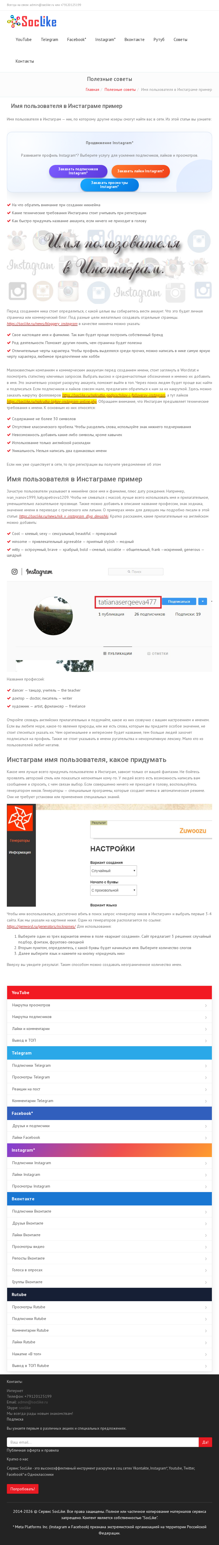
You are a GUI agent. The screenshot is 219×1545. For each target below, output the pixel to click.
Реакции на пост (26, 1089)
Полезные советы (120, 89)
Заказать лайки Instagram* (140, 171)
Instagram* (105, 39)
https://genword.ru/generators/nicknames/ (41, 926)
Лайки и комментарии (31, 1028)
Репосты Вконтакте (28, 1258)
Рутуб (159, 39)
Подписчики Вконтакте (31, 1211)
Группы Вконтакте (27, 1281)
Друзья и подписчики (31, 1125)
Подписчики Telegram (31, 1065)
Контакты (25, 61)
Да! (205, 1442)
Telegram (49, 39)
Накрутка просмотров (31, 1004)
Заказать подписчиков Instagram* (78, 171)
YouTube (24, 39)
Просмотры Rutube (28, 1306)
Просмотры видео (28, 1246)
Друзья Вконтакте (27, 1223)
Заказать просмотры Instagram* (109, 184)
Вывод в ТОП (24, 1040)
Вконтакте (135, 39)
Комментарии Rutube (30, 1330)
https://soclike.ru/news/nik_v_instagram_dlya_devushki (63, 516)
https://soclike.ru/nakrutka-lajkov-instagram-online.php (52, 401)
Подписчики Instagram (31, 1162)
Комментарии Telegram (32, 1100)
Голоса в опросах (27, 1269)
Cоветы (180, 39)
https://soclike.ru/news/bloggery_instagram (42, 323)
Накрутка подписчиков (32, 1016)
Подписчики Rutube (29, 1318)
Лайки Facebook (26, 1137)
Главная (92, 89)
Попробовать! (23, 1488)
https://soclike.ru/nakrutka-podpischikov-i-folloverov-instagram (113, 395)
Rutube (19, 1294)
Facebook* (76, 39)
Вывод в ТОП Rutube (30, 1365)
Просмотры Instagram (31, 1186)
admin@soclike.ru (33, 1402)
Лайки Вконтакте (26, 1234)
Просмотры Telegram (31, 1077)
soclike (25, 1407)
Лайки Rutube (23, 1341)
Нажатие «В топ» (26, 1353)
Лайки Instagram (26, 1174)
